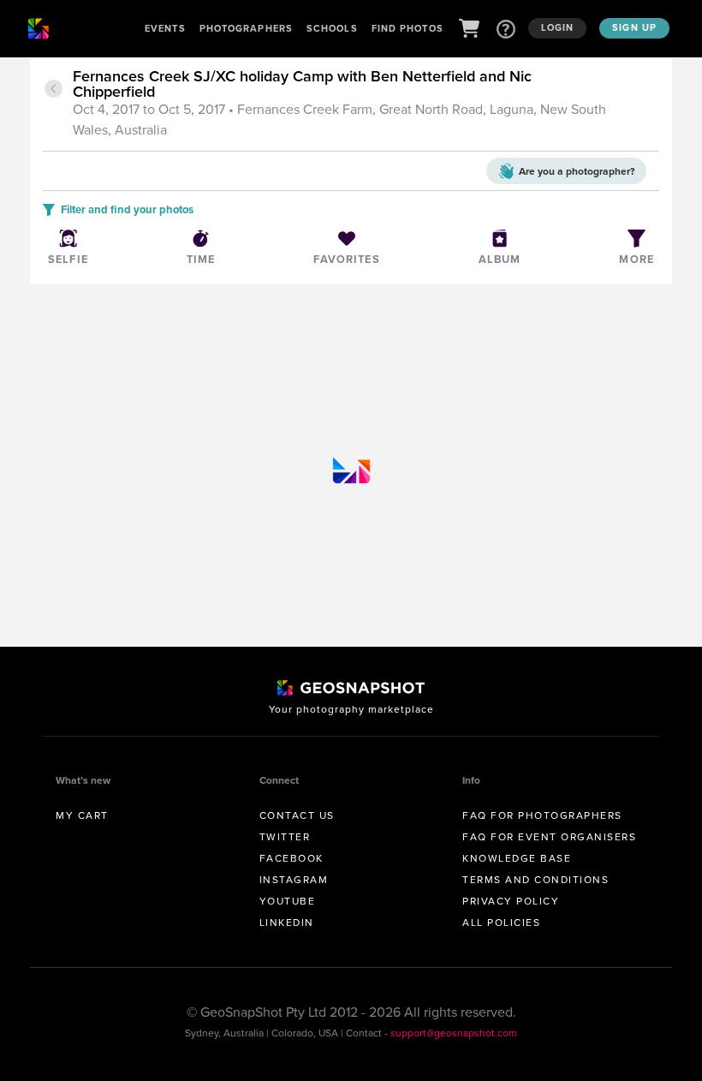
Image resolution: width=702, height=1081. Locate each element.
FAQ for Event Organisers (549, 837)
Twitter (285, 837)
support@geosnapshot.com (453, 1033)
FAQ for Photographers (542, 815)
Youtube (287, 901)
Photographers (246, 28)
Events (165, 28)
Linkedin (286, 922)
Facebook (291, 858)
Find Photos (407, 28)
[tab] (364, 104)
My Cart (82, 815)
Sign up (634, 27)
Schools (332, 28)
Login (557, 27)
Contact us (297, 815)
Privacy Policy (510, 901)
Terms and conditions (535, 879)
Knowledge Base (516, 858)
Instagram (294, 879)
